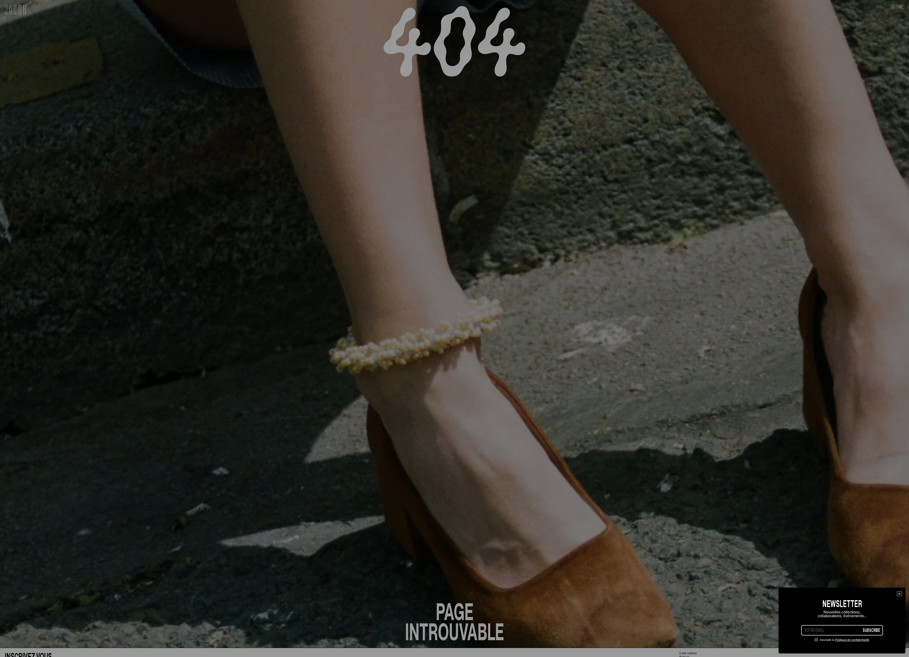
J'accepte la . (844, 640)
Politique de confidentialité (852, 640)
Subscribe (871, 630)
